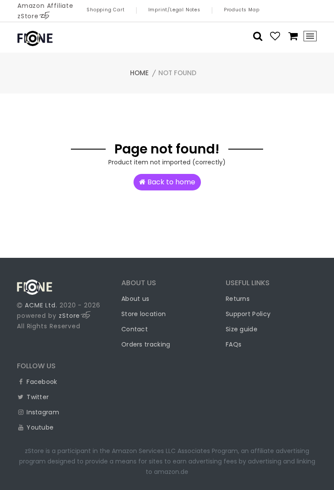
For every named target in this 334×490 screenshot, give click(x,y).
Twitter (37, 397)
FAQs (233, 344)
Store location (143, 314)
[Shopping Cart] (290, 36)
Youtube (39, 427)
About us (135, 298)
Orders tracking (145, 344)
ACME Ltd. (41, 305)
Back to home (170, 182)
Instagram (42, 412)
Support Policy (248, 314)
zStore (69, 315)
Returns (238, 298)
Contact (134, 329)
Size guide (241, 329)
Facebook (41, 381)
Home (139, 72)
